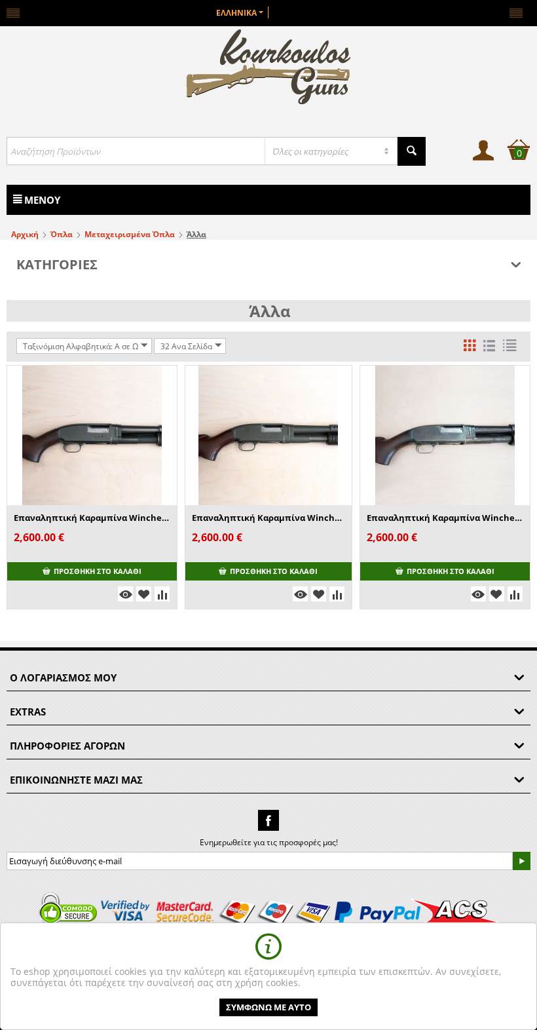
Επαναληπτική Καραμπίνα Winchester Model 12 (92, 518)
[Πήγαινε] (521, 861)
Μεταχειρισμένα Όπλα (129, 234)
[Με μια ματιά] (125, 594)
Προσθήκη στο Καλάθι (97, 571)
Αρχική (25, 234)
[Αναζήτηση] (412, 151)
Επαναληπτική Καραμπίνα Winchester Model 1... (268, 518)
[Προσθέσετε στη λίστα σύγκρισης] (162, 594)
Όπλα (61, 234)
